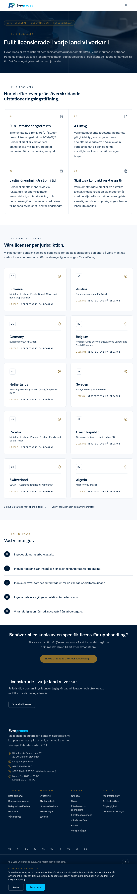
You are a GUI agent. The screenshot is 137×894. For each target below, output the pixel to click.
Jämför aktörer (79, 820)
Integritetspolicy (111, 795)
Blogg (74, 801)
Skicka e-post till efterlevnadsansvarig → (68, 658)
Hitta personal (15, 795)
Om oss (75, 795)
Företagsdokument (81, 815)
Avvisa (16, 887)
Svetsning (45, 795)
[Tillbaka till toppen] (125, 862)
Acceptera (35, 887)
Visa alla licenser (22, 704)
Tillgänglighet (110, 806)
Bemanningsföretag (18, 801)
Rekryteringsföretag (19, 806)
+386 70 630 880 (22, 766)
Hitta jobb (13, 811)
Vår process (14, 816)
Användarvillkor (111, 801)
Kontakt (75, 825)
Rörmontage (46, 811)
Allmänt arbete (47, 801)
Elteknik (44, 816)
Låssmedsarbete (49, 806)
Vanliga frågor (78, 830)
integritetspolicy (17, 879)
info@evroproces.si (22, 761)
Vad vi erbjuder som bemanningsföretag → (75, 506)
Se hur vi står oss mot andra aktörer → (25, 506)
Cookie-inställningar (113, 811)
